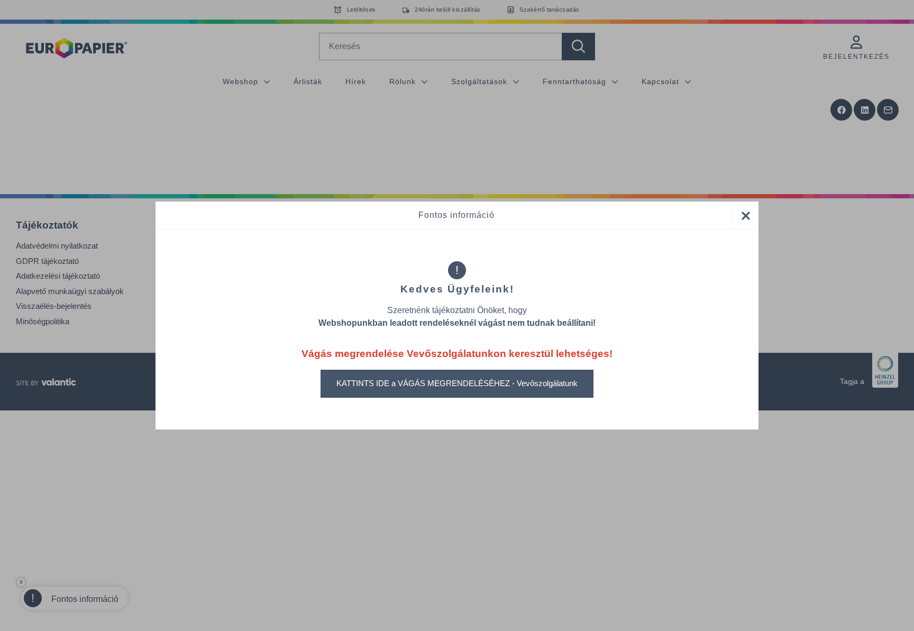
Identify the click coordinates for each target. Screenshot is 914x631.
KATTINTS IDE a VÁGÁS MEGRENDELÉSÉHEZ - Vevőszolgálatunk (457, 383)
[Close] (745, 215)
